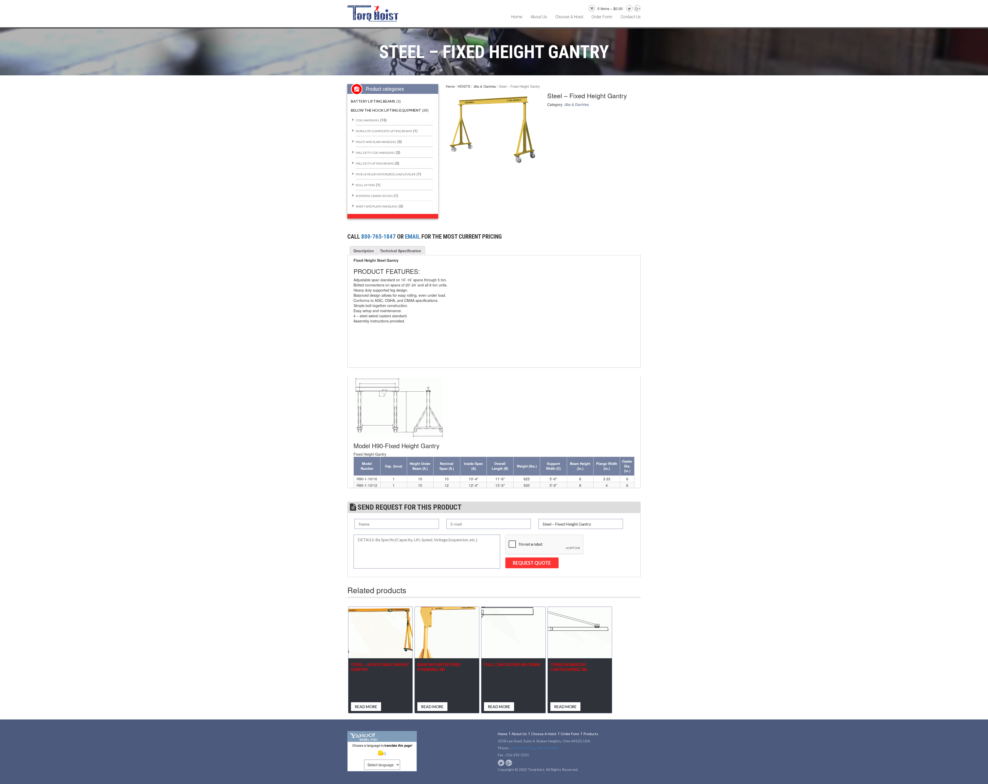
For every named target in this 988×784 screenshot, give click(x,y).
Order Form (602, 16)
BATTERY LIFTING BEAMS (373, 101)
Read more (366, 706)
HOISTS (464, 86)
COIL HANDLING (367, 120)
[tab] (364, 250)
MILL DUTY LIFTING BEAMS (375, 163)
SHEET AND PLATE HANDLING (377, 206)
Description (364, 250)
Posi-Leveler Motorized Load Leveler (386, 174)
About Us (539, 16)
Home (516, 16)
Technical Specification (400, 250)
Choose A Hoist (569, 16)
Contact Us (631, 16)
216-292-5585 (522, 748)
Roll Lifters (365, 185)
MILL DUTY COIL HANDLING (375, 153)
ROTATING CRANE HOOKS (374, 196)
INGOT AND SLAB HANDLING (376, 142)
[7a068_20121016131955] (492, 129)
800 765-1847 (547, 748)
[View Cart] (591, 7)
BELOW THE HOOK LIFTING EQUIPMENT (386, 110)
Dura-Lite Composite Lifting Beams (384, 131)
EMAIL (412, 236)
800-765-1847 (378, 236)
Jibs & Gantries (484, 86)
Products (590, 734)
